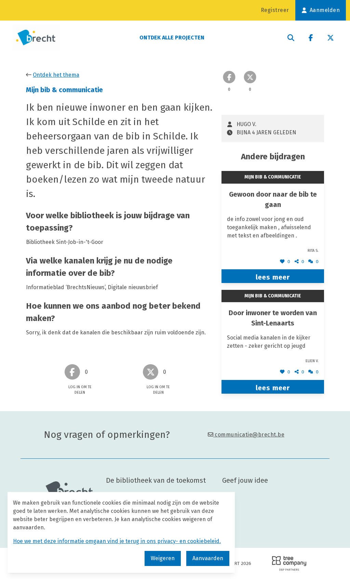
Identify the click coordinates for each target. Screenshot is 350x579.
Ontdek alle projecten (171, 37)
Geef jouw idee (245, 480)
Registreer (275, 10)
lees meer (273, 277)
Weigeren (163, 558)
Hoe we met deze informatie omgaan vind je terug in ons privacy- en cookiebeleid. (117, 541)
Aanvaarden (207, 558)
